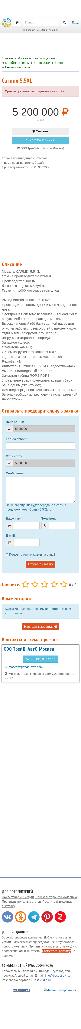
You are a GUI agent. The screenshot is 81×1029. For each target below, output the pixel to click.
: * (16, 439)
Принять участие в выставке (49, 946)
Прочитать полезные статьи (21, 901)
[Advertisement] (40, 213)
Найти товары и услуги (18, 897)
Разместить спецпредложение (33, 942)
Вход (75, 22)
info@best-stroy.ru (57, 975)
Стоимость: (15, 456)
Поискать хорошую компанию (56, 897)
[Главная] (6, 22)
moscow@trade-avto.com (26, 667)
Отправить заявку (40, 564)
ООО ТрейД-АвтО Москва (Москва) (42, 148)
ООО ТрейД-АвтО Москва (29, 649)
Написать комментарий (40, 626)
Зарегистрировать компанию (22, 937)
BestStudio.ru (42, 980)
